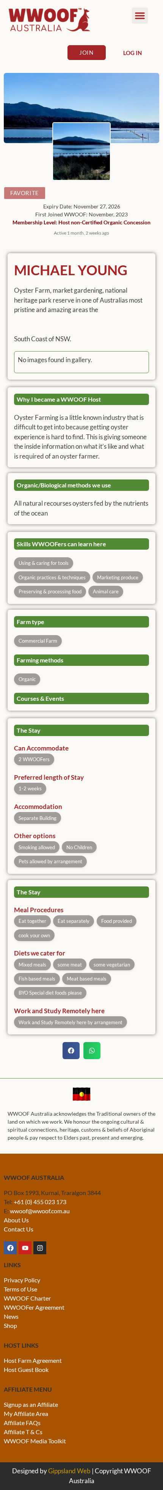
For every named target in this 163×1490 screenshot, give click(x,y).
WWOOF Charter (27, 1298)
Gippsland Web (69, 1471)
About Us (16, 1220)
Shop (10, 1325)
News (11, 1316)
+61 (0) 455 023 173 (40, 1201)
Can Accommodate (41, 748)
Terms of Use (20, 1289)
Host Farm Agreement (33, 1360)
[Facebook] (10, 1247)
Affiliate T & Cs (23, 1431)
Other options (34, 836)
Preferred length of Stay (49, 777)
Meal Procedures (38, 910)
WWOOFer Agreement (34, 1307)
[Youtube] (25, 1247)
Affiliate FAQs (22, 1422)
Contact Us (18, 1229)
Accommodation (38, 806)
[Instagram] (39, 1247)
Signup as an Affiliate (31, 1404)
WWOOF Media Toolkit (35, 1440)
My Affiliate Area (26, 1413)
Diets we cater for (39, 953)
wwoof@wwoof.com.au (40, 1210)
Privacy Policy (22, 1279)
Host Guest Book (26, 1369)
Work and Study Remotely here (59, 1011)
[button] (140, 16)
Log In (132, 52)
